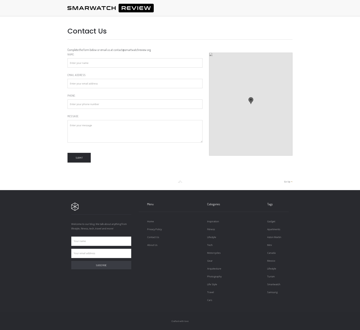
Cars (209, 300)
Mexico (271, 260)
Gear (210, 260)
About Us (152, 245)
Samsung (272, 292)
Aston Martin (274, 237)
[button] (250, 100)
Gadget (271, 221)
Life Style (212, 284)
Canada (271, 253)
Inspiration (213, 221)
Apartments (273, 229)
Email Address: (77, 75)
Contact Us (153, 237)
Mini (269, 245)
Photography (214, 276)
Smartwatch (273, 284)
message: (73, 116)
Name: (71, 54)
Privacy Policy (154, 229)
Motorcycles (213, 253)
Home (150, 221)
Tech (210, 245)
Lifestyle (211, 237)
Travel (210, 292)
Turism (271, 276)
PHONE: (72, 95)
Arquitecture (214, 268)
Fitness (211, 229)
